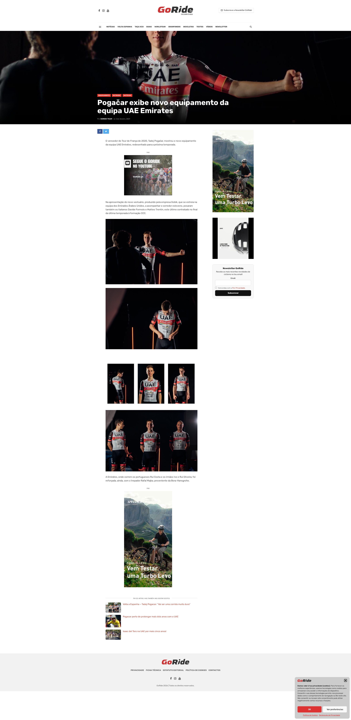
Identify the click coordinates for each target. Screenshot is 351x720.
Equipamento (104, 95)
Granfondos (174, 27)
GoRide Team (106, 119)
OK (309, 709)
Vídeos (209, 27)
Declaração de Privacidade (329, 715)
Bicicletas (188, 27)
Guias (149, 27)
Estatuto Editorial (173, 670)
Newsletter (221, 27)
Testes (199, 27)
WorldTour (160, 27)
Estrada (116, 95)
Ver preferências (335, 709)
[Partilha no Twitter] (106, 131)
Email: (233, 278)
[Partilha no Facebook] (100, 131)
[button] (345, 680)
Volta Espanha (125, 27)
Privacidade (137, 670)
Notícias (110, 27)
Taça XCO (139, 27)
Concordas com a (231, 288)
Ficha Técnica (153, 670)
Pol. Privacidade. (238, 288)
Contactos (214, 670)
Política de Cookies (310, 715)
